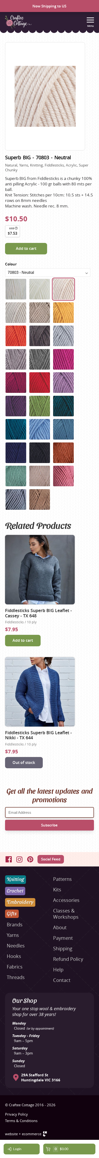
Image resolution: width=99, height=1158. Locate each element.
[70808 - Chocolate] (39, 336)
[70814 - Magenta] (16, 382)
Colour (11, 264)
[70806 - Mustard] (63, 312)
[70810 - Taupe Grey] (16, 359)
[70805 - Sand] (39, 312)
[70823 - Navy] (16, 453)
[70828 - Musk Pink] (63, 476)
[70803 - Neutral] (63, 289)
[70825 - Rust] (63, 453)
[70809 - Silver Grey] (63, 336)
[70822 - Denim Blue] (63, 429)
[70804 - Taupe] (16, 312)
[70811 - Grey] (39, 359)
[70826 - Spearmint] (16, 476)
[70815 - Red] (39, 382)
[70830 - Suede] (39, 499)
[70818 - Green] (39, 406)
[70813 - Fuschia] (63, 359)
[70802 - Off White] (39, 289)
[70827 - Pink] (39, 476)
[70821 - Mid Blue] (39, 429)
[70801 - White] (16, 289)
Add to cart (26, 248)
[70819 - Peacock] (63, 406)
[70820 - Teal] (16, 429)
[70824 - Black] (39, 453)
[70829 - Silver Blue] (16, 499)
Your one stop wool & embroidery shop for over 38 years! (44, 1011)
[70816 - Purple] (63, 382)
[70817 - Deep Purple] (16, 406)
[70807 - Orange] (16, 336)
